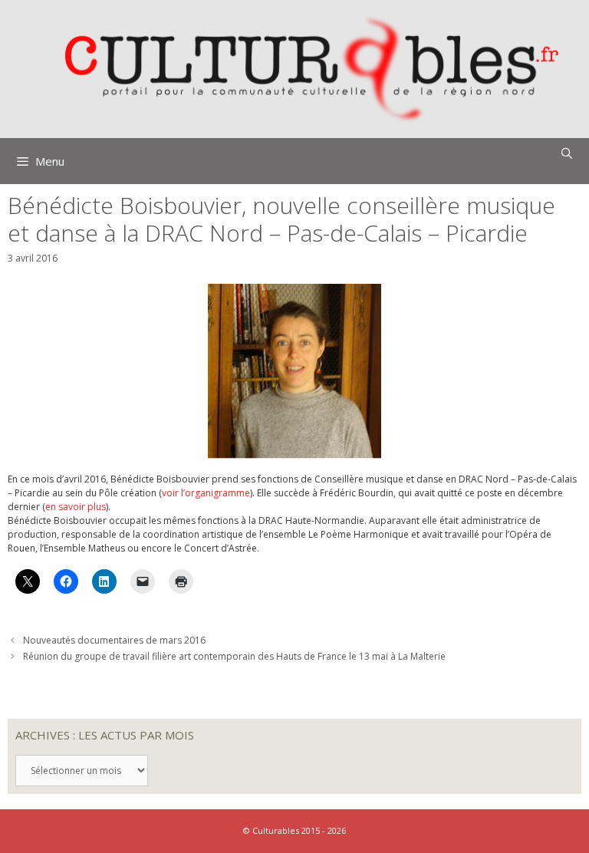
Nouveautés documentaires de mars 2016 (114, 640)
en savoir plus (75, 506)
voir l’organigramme (206, 492)
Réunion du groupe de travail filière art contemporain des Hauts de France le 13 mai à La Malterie (234, 656)
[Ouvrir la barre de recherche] (567, 153)
